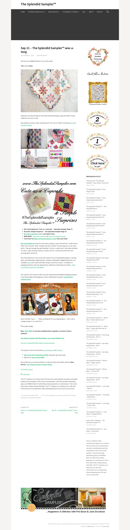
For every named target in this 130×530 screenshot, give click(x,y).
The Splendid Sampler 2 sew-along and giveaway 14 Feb (97, 259)
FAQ (83, 12)
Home (23, 12)
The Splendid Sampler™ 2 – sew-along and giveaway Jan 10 (96, 302)
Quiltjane (24, 398)
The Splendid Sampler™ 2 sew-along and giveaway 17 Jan (96, 293)
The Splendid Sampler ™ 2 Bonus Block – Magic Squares (96, 362)
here (71, 123)
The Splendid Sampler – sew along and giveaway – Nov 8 (97, 379)
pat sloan (60, 395)
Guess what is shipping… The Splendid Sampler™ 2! (95, 421)
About (91, 12)
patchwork (66, 395)
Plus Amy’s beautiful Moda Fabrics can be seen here (38, 343)
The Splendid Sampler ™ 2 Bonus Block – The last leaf (96, 370)
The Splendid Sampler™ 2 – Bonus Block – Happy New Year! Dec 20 (97, 327)
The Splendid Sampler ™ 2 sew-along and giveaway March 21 (96, 216)
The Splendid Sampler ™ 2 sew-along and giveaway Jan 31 (96, 276)
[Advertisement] (65, 27)
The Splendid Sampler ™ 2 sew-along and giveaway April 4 (96, 199)
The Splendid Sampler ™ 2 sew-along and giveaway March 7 (96, 233)
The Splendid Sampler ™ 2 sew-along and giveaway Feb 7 (96, 267)
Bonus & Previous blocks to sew (45, 239)
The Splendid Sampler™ (38, 4)
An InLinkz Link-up (27, 369)
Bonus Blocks (53, 12)
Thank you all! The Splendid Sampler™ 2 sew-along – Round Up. (97, 182)
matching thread (26, 125)
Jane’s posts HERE (37, 357)
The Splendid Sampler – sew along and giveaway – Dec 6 (97, 344)
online (29, 263)
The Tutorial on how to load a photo (39, 365)
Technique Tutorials (70, 12)
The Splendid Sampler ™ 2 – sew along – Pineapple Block (96, 413)
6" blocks (46, 395)
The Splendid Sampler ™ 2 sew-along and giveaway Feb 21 (96, 250)
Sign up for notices (39, 236)
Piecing (73, 395)
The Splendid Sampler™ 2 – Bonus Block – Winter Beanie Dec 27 (97, 319)
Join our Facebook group (57, 236)
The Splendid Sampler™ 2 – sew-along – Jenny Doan (96, 430)
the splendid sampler (34, 398)
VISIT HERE (28, 331)
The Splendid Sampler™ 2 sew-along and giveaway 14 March (96, 225)
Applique (53, 395)
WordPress (91, 526)
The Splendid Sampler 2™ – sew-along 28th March (96, 207)
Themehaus (105, 526)
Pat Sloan (59, 350)
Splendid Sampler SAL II (31, 395)
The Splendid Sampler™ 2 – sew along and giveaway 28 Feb (96, 242)
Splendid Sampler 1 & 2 (36, 12)
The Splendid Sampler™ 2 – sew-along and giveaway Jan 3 (96, 310)
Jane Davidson (41, 55)
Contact (100, 12)
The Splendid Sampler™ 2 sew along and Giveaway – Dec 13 (97, 336)
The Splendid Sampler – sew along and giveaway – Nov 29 (97, 353)
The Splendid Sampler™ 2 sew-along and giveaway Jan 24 (96, 285)
